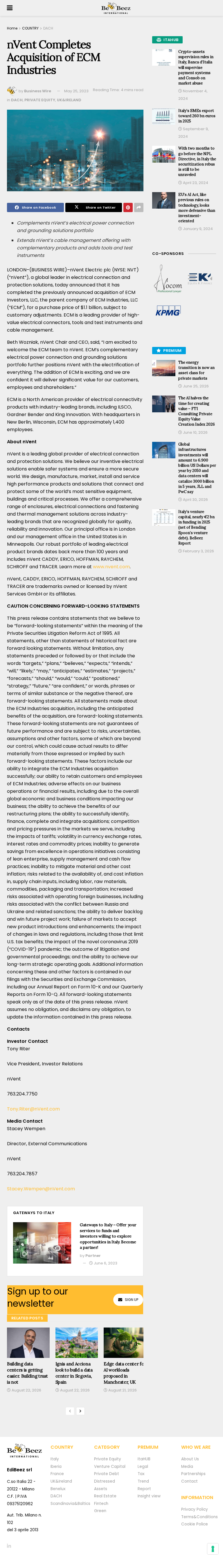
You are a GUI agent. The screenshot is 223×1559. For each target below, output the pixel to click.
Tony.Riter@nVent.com (33, 1109)
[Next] (80, 1411)
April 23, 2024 (195, 182)
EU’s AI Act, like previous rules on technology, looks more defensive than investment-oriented (196, 207)
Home (12, 28)
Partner (93, 1255)
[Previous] (70, 1411)
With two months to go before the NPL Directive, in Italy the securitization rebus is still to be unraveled (197, 161)
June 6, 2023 (105, 1263)
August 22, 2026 (26, 1390)
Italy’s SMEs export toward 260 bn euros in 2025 (196, 116)
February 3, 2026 (198, 551)
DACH (48, 28)
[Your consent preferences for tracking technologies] (212, 1548)
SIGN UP (131, 1299)
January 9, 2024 (197, 228)
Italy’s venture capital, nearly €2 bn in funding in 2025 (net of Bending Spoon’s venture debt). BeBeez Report (196, 527)
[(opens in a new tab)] (168, 278)
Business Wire (37, 91)
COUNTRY (30, 28)
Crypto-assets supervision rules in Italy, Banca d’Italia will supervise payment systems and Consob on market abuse (195, 67)
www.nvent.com (111, 566)
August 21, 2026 (122, 1390)
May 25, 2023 (76, 91)
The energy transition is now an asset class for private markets (196, 370)
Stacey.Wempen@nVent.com (41, 1188)
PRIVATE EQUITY (39, 100)
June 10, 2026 (195, 432)
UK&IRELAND (69, 100)
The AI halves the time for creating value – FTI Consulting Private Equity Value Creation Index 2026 (196, 411)
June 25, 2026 (195, 386)
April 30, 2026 (195, 499)
